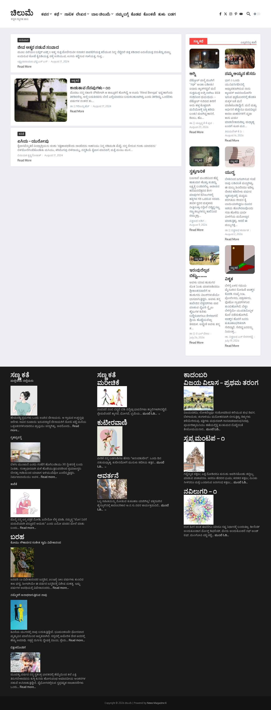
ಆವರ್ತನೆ (108, 475)
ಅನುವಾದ (24, 40)
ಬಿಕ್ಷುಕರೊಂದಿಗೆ (18, 647)
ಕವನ (45, 14)
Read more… (49, 476)
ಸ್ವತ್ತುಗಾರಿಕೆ (197, 171)
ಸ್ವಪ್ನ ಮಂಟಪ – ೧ (204, 438)
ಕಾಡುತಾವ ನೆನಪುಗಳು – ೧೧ (90, 87)
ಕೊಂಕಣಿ (149, 14)
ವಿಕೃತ (229, 278)
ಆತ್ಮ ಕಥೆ (75, 80)
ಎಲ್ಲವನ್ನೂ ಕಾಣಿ (249, 42)
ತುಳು (161, 14)
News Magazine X (156, 702)
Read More (24, 66)
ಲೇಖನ (81, 14)
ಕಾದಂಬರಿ (195, 375)
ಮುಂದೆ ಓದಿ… (151, 413)
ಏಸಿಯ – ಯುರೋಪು (33, 140)
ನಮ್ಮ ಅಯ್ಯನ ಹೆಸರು (240, 73)
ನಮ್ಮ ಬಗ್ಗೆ (122, 14)
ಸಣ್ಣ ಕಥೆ (198, 41)
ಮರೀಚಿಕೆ (108, 382)
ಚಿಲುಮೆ (22, 12)
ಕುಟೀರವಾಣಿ (112, 422)
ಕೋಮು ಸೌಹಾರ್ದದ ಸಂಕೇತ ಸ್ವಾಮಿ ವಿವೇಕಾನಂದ (36, 542)
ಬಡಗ (172, 14)
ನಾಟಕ (69, 14)
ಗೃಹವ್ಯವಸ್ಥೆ (16, 437)
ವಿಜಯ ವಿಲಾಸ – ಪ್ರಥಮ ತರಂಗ (221, 382)
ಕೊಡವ (136, 14)
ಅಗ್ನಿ (192, 73)
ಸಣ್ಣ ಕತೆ (20, 375)
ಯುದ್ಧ (229, 172)
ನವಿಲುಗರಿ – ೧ (200, 491)
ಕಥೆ (56, 14)
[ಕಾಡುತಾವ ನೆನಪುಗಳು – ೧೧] (40, 100)
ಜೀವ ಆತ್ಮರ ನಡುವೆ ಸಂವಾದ (38, 47)
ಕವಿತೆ (21, 133)
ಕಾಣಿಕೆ (14, 484)
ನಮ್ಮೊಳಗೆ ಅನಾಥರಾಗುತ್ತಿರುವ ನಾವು (29, 595)
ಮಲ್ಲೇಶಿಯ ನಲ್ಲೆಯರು (22, 380)
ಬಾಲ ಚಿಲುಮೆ (100, 14)
